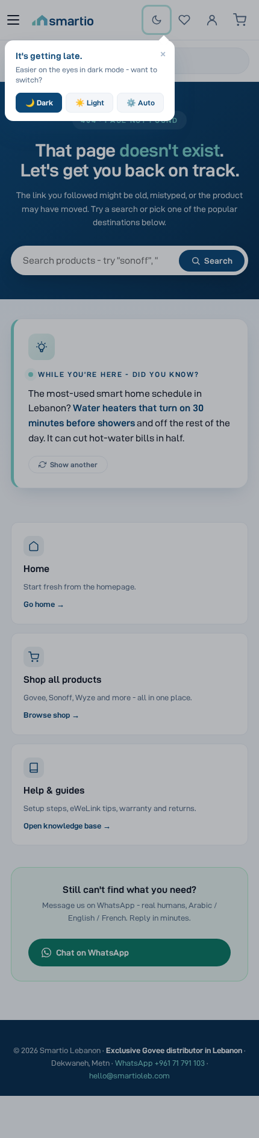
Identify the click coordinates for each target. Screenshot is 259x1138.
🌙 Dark (39, 103)
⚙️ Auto (140, 103)
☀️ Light (89, 103)
